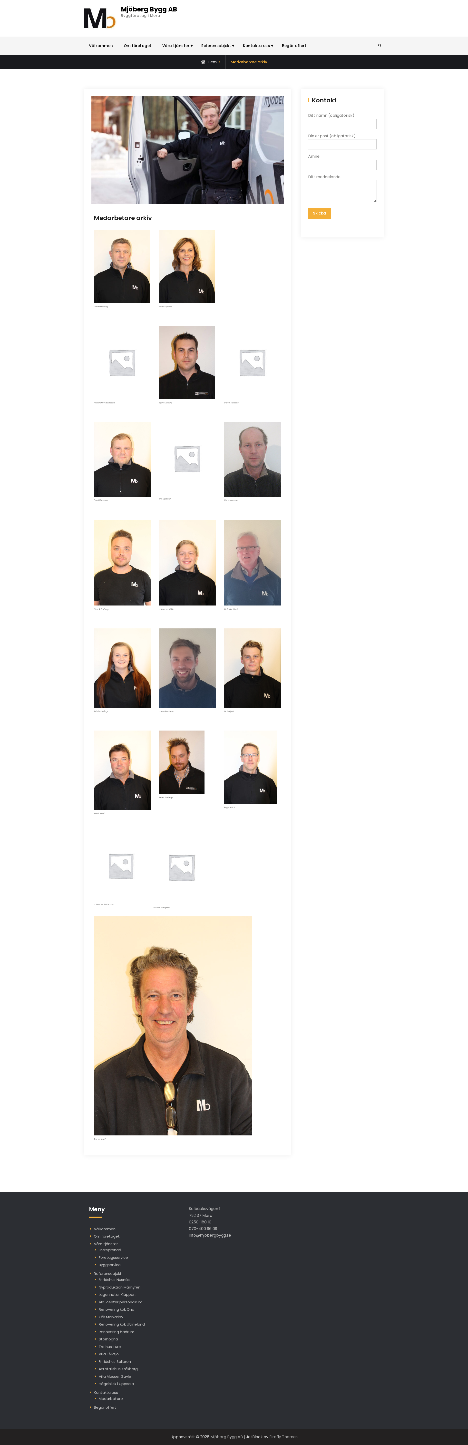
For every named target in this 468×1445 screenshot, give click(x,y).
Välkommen (101, 45)
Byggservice (110, 1264)
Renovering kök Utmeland (122, 1324)
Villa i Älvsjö (109, 1354)
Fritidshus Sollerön (115, 1361)
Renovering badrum (116, 1331)
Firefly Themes (283, 1437)
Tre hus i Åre (110, 1346)
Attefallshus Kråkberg (118, 1368)
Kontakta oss (256, 45)
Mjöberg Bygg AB (149, 9)
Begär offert (294, 45)
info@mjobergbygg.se (210, 1235)
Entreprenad (110, 1249)
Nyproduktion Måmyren (119, 1287)
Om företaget (138, 45)
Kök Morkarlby (111, 1316)
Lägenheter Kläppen (117, 1294)
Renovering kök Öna (116, 1309)
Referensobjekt (216, 45)
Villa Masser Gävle (115, 1376)
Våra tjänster (176, 45)
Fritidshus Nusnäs (114, 1279)
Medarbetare (111, 1398)
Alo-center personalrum (120, 1302)
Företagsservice (113, 1257)
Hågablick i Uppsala (116, 1383)
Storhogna (108, 1339)
